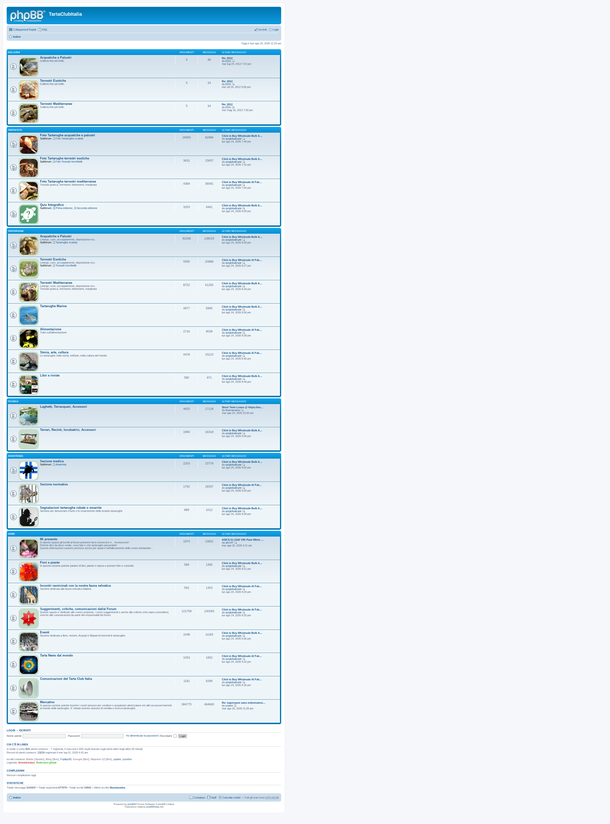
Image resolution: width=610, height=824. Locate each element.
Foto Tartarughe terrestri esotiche (64, 158)
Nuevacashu (232, 410)
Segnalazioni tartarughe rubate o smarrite (71, 507)
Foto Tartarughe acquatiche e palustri (67, 135)
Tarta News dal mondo (56, 655)
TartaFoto (15, 130)
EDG (228, 61)
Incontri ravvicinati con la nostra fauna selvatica (75, 585)
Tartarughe (16, 231)
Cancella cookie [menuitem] (231, 797)
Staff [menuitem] (213, 797)
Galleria (14, 52)
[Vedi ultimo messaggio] (233, 61)
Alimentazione (50, 329)
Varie (11, 534)
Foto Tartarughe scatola (69, 138)
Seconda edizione (87, 208)
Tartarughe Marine (53, 306)
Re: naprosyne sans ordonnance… (243, 702)
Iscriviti (25, 730)
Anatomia (61, 464)
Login (11, 730)
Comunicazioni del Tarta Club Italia (66, 679)
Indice (17, 36)
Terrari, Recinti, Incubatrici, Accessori (68, 430)
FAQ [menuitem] (44, 29)
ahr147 (229, 542)
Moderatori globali (46, 762)
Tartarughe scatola (66, 242)
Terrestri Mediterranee (56, 104)
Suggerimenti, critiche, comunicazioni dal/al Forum (78, 609)
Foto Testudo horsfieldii (69, 161)
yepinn (229, 705)
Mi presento (48, 539)
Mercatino (47, 702)
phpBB (131, 804)
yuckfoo (127, 759)
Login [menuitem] (276, 29)
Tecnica (13, 401)
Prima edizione (64, 208)
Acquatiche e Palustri (55, 57)
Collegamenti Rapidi (24, 29)
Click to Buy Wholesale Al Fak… (242, 182)
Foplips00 (65, 759)
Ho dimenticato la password (142, 735)
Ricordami (166, 735)
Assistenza (15, 456)
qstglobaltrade (233, 138)
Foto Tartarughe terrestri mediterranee (68, 181)
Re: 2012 (227, 58)
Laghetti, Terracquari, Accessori (63, 406)
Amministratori (26, 762)
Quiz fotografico (52, 205)
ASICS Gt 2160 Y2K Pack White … (243, 539)
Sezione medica (52, 461)
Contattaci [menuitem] (199, 797)
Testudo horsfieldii (66, 265)
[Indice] (28, 15)
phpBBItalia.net (154, 806)
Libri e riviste (50, 375)
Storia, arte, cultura (54, 352)
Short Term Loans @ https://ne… (242, 407)
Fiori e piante (50, 562)
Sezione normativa (54, 484)
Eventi (44, 632)
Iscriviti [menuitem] (263, 29)
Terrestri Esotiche (53, 80)
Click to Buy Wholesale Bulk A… (242, 135)
